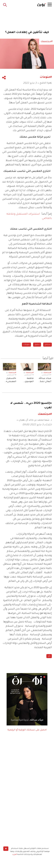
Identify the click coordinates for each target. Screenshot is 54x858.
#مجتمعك (47, 373)
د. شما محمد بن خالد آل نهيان (35, 420)
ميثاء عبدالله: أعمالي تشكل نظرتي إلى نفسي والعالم (44, 380)
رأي (49, 656)
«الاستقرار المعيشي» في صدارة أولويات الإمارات (11, 380)
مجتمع (47, 345)
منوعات (26, 345)
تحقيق (37, 345)
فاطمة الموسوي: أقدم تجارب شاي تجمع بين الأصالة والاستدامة (28, 380)
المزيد (14, 855)
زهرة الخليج (46, 83)
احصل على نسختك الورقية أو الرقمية (27, 730)
